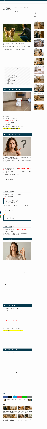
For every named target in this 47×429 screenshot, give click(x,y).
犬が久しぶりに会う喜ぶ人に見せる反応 (12, 76)
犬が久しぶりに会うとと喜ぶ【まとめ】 (12, 83)
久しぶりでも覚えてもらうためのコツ (12, 74)
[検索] (43, 0)
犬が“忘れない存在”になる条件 (11, 75)
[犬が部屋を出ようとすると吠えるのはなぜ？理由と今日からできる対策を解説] (39, 35)
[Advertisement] (17, 16)
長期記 (8, 82)
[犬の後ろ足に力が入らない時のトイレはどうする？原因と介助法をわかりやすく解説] (39, 107)
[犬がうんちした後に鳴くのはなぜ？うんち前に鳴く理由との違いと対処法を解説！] (39, 71)
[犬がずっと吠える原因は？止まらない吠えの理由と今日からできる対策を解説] (39, 80)
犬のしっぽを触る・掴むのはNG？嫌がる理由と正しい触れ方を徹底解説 (39, 48)
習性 (6, 9)
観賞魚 (35, 16)
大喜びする (9, 78)
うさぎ (35, 12)
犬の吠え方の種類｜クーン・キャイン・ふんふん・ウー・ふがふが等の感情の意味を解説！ (39, 39)
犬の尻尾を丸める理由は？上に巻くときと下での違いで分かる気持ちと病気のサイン (39, 21)
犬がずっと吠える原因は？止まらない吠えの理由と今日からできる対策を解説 (39, 75)
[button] (5, 397)
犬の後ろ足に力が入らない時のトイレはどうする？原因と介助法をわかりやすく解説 (39, 102)
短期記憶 (9, 81)
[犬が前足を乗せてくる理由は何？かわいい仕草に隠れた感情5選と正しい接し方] (39, 89)
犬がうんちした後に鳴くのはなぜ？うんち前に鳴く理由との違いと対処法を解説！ (39, 66)
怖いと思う (9, 79)
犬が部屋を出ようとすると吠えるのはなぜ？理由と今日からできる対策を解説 (39, 30)
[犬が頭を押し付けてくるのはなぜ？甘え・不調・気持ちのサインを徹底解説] (39, 62)
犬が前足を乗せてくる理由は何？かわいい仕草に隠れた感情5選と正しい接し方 (39, 84)
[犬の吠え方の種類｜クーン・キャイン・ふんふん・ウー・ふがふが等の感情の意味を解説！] (39, 44)
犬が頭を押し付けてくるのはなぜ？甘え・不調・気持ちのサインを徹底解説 (39, 57)
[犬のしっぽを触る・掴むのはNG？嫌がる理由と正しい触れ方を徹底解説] (39, 53)
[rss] (42, 0)
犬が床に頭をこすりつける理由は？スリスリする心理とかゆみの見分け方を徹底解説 (39, 93)
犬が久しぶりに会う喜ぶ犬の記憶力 (11, 80)
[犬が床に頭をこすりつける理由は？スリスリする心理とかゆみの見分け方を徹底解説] (39, 98)
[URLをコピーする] (29, 397)
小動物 (35, 13)
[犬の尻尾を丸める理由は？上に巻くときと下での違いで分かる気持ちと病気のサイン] (39, 26)
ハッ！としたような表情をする (11, 77)
